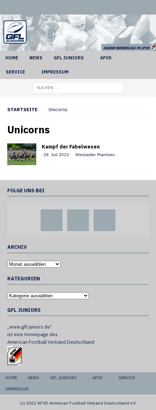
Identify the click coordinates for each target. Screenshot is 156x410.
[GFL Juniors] (78, 46)
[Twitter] (78, 7)
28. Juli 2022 (56, 154)
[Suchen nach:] (78, 87)
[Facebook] (64, 7)
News (35, 57)
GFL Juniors (69, 57)
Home (11, 57)
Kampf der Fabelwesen (71, 146)
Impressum (55, 72)
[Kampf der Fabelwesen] (21, 154)
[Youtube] (92, 7)
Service (15, 72)
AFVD (105, 57)
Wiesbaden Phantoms (95, 154)
